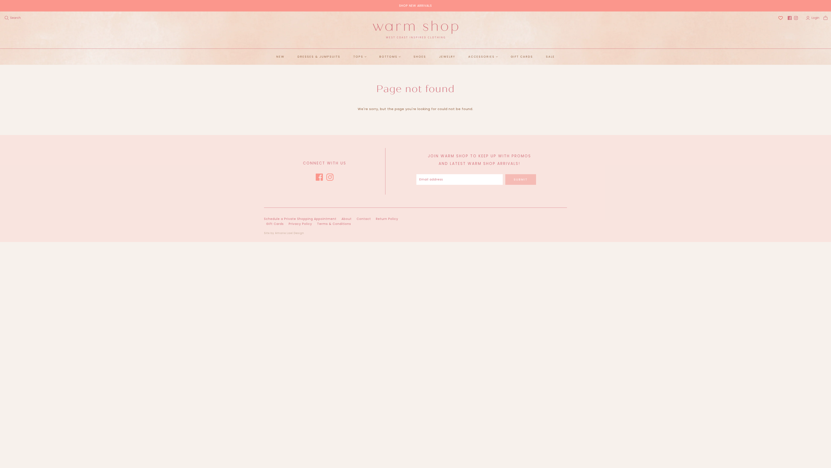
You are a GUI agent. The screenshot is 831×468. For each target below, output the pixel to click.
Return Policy (387, 219)
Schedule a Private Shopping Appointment (300, 219)
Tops (358, 57)
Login (815, 18)
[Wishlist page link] (780, 18)
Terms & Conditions (334, 224)
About (346, 219)
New (280, 57)
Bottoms (388, 57)
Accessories (481, 57)
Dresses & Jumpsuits (319, 57)
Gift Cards (522, 57)
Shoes (420, 57)
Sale (550, 57)
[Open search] (7, 18)
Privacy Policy (300, 224)
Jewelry (447, 57)
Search (15, 18)
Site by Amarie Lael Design (284, 233)
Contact (364, 219)
